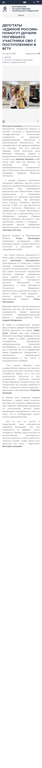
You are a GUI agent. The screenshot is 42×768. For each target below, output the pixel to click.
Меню (21, 15)
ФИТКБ (8, 57)
